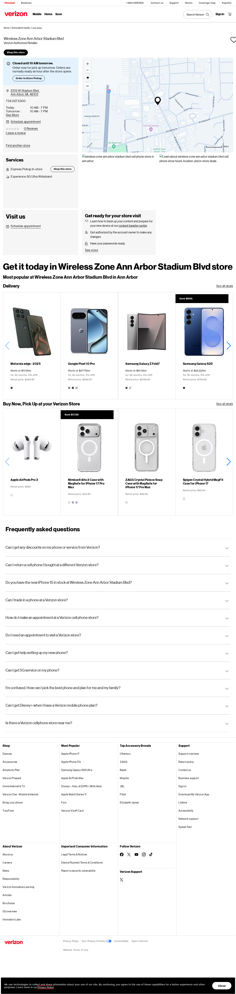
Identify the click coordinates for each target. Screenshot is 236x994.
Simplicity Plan (11, 770)
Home (48, 14)
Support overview (188, 753)
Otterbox (125, 753)
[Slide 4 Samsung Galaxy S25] (204, 345)
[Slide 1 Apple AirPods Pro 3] (31, 461)
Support (174, 2)
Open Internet (139, 941)
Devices (7, 753)
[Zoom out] (88, 69)
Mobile (37, 14)
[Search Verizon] (197, 14)
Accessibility (186, 810)
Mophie (124, 778)
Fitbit (123, 794)
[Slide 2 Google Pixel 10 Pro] (89, 345)
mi (87, 85)
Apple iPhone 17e (71, 761)
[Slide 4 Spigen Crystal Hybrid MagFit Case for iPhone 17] (204, 461)
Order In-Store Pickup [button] (29, 78)
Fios (63, 802)
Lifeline (182, 802)
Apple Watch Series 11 (73, 794)
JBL (122, 786)
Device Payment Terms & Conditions (82, 862)
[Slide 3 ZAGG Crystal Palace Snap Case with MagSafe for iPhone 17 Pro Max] (146, 461)
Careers (7, 862)
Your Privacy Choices (93, 941)
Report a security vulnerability (78, 870)
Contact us (157, 2)
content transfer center (133, 225)
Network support (188, 818)
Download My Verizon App (193, 794)
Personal (9, 2)
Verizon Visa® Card (72, 810)
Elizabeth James (129, 802)
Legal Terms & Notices (74, 854)
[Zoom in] (88, 63)
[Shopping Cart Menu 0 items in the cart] (230, 14)
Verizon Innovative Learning (18, 886)
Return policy (186, 761)
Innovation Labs (12, 919)
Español (226, 2)
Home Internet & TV (14, 786)
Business (26, 2)
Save (58, 14)
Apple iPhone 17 (70, 753)
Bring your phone (12, 802)
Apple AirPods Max (72, 778)
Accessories (10, 761)
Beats (123, 770)
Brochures (9, 903)
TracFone (8, 810)
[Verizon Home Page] (15, 13)
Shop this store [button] (16, 52)
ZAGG (123, 761)
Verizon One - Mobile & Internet (20, 794)
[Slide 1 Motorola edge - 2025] (31, 345)
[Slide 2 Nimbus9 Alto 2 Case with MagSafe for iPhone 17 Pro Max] (89, 461)
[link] (7, 28)
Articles (7, 895)
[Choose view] (88, 77)
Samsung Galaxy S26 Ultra (76, 770)
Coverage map (207, 2)
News (6, 870)
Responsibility (11, 878)
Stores (188, 2)
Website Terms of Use (75, 950)
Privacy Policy (71, 941)
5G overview (10, 911)
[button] (37, 28)
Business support (188, 778)
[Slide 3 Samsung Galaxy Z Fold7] (146, 345)
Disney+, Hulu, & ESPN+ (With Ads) (81, 786)
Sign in (182, 786)
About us (8, 854)
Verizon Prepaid (12, 778)
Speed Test (185, 826)
